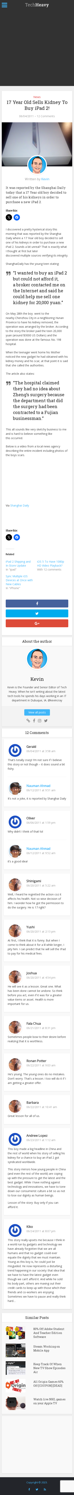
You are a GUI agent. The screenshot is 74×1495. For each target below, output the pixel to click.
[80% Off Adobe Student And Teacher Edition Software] (19, 1333)
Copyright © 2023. (37, 1482)
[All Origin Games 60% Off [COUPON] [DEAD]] (19, 1385)
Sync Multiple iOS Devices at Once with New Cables (19, 580)
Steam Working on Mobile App (46, 1348)
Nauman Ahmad (38, 786)
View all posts (37, 712)
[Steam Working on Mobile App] (19, 1350)
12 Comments (46, 116)
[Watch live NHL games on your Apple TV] (19, 1403)
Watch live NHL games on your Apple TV (49, 1401)
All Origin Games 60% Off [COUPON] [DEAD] (48, 1383)
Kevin (45, 179)
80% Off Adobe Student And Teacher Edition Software (48, 1333)
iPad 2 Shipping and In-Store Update (18, 563)
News (37, 97)
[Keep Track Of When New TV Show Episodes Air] (19, 1368)
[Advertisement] (37, 49)
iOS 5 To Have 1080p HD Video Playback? (50, 563)
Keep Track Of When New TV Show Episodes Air (49, 1368)
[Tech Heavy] (37, 4)
